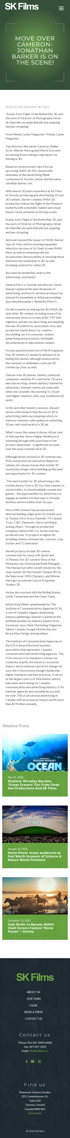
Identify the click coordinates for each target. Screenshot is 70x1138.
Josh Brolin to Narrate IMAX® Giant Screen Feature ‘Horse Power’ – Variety (31, 928)
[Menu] (61, 8)
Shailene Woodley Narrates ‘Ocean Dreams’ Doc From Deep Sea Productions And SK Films (33, 784)
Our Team (34, 998)
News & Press (33, 1012)
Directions (35, 1113)
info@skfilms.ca (38, 1050)
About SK (33, 992)
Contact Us (33, 1018)
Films (33, 1005)
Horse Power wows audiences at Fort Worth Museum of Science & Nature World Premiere (34, 856)
